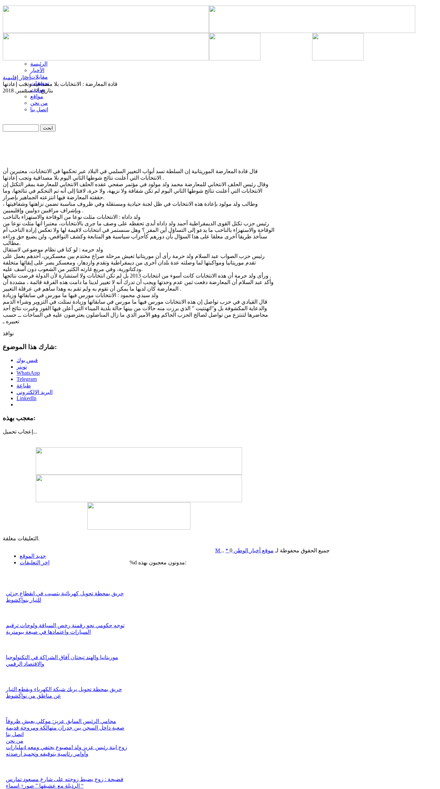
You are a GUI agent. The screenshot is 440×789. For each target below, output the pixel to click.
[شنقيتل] (106, 58)
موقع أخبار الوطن (253, 550)
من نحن (14, 741)
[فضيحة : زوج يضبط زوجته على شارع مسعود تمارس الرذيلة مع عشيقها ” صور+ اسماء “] (15, 774)
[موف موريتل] (106, 31)
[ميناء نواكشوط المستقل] (312, 58)
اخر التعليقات (35, 562)
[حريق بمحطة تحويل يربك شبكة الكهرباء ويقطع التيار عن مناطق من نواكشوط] (15, 684)
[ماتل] (138, 528)
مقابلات (39, 77)
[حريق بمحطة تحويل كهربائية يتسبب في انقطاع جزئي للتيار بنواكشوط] (15, 588)
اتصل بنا (15, 734)
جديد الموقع (33, 556)
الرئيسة (38, 64)
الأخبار (37, 70)
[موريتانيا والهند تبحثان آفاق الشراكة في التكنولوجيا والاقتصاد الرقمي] (15, 652)
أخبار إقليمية (17, 77)
